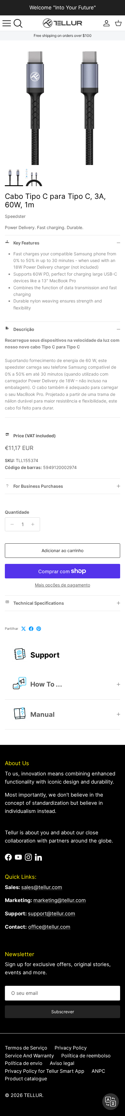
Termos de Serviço (26, 1048)
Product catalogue (26, 1079)
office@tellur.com (49, 927)
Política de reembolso (86, 1056)
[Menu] (6, 23)
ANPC (98, 1071)
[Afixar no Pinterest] (38, 628)
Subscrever (62, 1011)
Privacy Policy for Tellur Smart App (44, 1071)
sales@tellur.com (41, 887)
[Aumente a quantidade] (34, 524)
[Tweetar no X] (23, 628)
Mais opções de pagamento (62, 585)
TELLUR (33, 1095)
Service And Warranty (29, 1056)
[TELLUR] (62, 23)
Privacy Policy (71, 1048)
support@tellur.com (51, 914)
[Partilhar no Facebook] (31, 628)
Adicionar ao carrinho (62, 550)
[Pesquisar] (20, 23)
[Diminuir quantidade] (10, 524)
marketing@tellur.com (59, 900)
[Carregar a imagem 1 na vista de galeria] (62, 102)
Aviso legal (62, 1063)
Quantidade (17, 512)
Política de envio (23, 1063)
